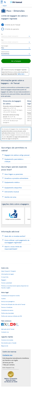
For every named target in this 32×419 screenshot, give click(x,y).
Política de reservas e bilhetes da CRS (11, 316)
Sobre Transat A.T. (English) (8, 271)
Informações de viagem (7, 274)
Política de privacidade (7, 313)
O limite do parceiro (12, 29)
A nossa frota (4, 277)
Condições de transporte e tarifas (10, 295)
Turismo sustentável (6, 283)
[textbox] (16, 36)
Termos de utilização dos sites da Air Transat (13, 304)
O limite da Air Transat (12, 25)
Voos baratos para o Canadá (8, 343)
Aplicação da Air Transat (7, 329)
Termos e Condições (6, 307)
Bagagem (5, 5)
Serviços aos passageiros (8, 301)
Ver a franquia (16, 61)
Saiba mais (21, 74)
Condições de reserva (7, 310)
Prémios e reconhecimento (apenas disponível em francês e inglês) (15, 287)
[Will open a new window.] (2, 324)
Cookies (3, 298)
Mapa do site (4, 346)
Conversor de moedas (7, 340)
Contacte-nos (5, 332)
